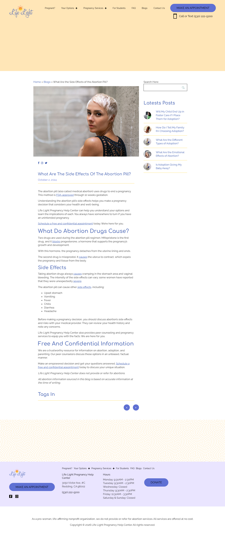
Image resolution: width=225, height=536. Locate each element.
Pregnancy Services (93, 8)
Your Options (67, 8)
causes (83, 256)
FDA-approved (65, 194)
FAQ (134, 8)
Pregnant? (50, 8)
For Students (119, 8)
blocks (56, 241)
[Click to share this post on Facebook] (39, 163)
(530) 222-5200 (70, 492)
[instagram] (16, 496)
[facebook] (10, 496)
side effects (84, 287)
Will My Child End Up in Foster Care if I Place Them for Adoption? (170, 115)
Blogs (144, 8)
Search (183, 87)
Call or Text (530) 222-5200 (196, 16)
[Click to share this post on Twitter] (47, 163)
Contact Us (159, 8)
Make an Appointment (193, 7)
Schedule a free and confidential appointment (65, 223)
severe (77, 281)
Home (37, 81)
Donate (156, 482)
